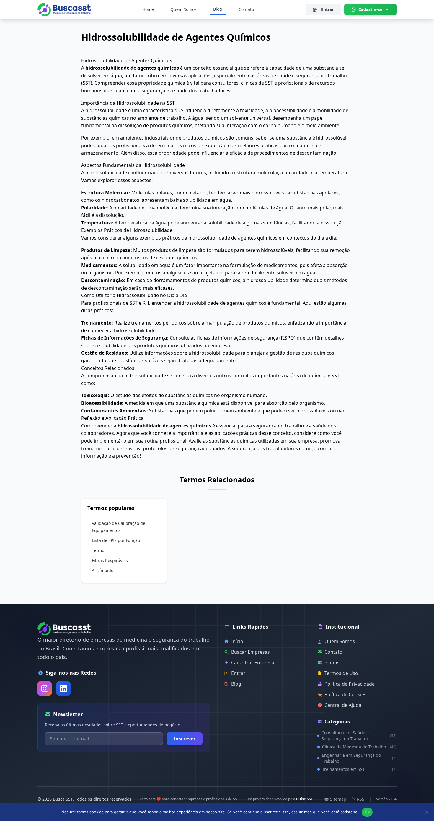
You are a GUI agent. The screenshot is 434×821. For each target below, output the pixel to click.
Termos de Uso (341, 673)
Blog (217, 9)
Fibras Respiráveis (110, 560)
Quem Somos (183, 9)
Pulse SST (304, 799)
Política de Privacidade (349, 684)
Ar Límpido (102, 570)
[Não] (427, 812)
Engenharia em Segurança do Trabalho (359, 758)
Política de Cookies (345, 694)
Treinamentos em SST (359, 769)
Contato (246, 9)
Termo (98, 550)
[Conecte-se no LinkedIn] (63, 688)
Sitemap (338, 799)
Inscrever (184, 738)
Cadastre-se (370, 9)
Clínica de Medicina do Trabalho (359, 747)
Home (148, 9)
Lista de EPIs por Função (116, 540)
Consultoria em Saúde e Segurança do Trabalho (359, 735)
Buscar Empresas (250, 652)
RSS (360, 799)
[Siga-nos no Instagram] (44, 688)
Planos (332, 662)
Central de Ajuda (342, 705)
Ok (367, 811)
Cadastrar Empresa (252, 662)
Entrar (327, 9)
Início (237, 641)
